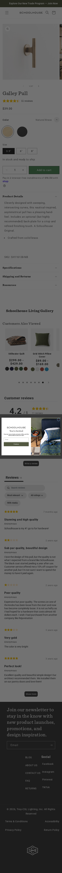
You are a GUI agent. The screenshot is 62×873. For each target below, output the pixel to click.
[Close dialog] (58, 419)
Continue (16, 444)
